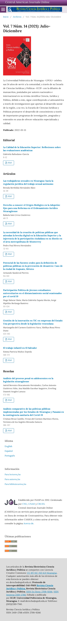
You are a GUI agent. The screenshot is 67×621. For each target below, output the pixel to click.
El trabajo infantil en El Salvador (20, 347)
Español (9, 451)
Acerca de (29, 523)
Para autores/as (12, 479)
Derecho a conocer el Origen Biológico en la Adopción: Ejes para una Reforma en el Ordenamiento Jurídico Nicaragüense (31, 208)
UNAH (31, 503)
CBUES (41, 503)
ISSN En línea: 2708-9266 (39, 591)
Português (10, 455)
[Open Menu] (3, 9)
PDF (9, 162)
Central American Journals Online (27, 2)
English (8, 446)
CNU (24, 503)
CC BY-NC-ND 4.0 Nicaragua (42, 573)
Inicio (6, 16)
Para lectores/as (13, 474)
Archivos (17, 16)
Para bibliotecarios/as (15, 484)
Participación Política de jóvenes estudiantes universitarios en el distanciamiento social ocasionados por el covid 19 (32, 293)
